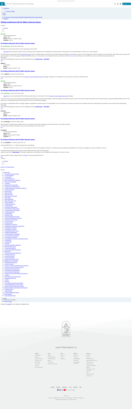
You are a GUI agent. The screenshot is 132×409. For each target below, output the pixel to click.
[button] (5, 28)
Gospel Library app (26, 54)
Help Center (39, 59)
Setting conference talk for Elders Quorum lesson (21, 22)
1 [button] (3, 29)
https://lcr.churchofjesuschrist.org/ (34, 77)
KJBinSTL (5, 96)
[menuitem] (10, 11)
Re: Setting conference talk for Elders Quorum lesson (18, 43)
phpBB (9, 304)
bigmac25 (5, 51)
